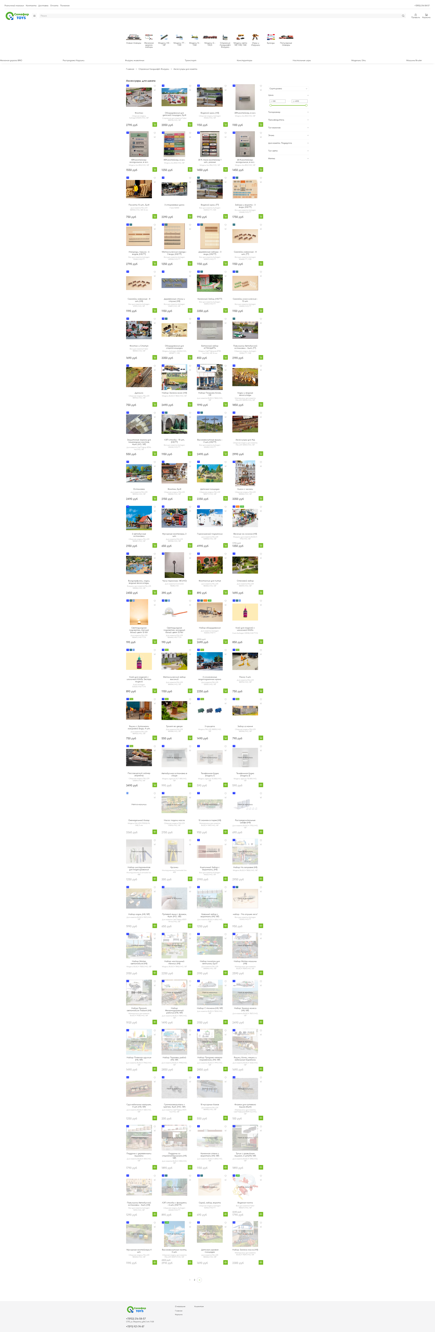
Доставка (43, 6)
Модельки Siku (358, 61)
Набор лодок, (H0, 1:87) (139, 914)
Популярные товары (286, 44)
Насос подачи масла (174, 820)
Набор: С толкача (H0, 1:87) (210, 1008)
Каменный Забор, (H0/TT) (210, 299)
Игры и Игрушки (255, 44)
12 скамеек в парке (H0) (210, 820)
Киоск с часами (245, 489)
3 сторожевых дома (174, 205)
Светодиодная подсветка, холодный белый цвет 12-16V (174, 630)
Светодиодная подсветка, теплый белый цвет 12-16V (139, 630)
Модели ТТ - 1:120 (179, 44)
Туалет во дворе (174, 726)
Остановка (139, 489)
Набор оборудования (210, 628)
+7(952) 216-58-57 (422, 6)
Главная (130, 69)
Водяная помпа (245, 1203)
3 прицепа (210, 726)
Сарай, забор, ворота (210, 1203)
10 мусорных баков (210, 1105)
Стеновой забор (245, 581)
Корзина (178, 1314)
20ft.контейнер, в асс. (245, 113)
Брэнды (271, 43)
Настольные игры (302, 61)
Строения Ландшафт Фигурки (225, 45)
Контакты (31, 6)
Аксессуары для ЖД (245, 440)
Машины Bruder (414, 61)
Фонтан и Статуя (139, 346)
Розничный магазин (14, 6)
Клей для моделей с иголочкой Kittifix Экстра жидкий (139, 679)
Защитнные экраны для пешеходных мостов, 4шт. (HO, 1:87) (139, 442)
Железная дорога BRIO (11, 61)
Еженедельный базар (139, 820)
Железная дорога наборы (149, 45)
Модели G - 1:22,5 (209, 44)
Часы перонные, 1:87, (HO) (174, 581)
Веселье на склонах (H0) (245, 534)
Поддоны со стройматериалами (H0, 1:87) (174, 1156)
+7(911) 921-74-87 (135, 1326)
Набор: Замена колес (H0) (174, 393)
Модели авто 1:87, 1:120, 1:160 (240, 44)
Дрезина (139, 393)
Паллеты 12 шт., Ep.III (139, 205)
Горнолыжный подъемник (210, 534)
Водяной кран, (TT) (210, 205)
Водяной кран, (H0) (210, 113)
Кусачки (174, 867)
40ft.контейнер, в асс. (174, 160)
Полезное (65, 6)
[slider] (270, 105)
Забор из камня (245, 726)
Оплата (54, 6)
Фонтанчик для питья (210, 581)
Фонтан (139, 113)
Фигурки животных (134, 61)
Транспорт (190, 61)
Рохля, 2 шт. (245, 677)
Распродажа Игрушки (73, 61)
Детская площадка (209, 489)
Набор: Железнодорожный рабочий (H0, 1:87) (174, 1010)
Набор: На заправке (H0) (245, 867)
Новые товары (133, 43)
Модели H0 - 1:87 (164, 44)
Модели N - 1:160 (194, 44)
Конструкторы (244, 61)
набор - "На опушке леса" (245, 914)
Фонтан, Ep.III (174, 489)
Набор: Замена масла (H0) (245, 1250)
